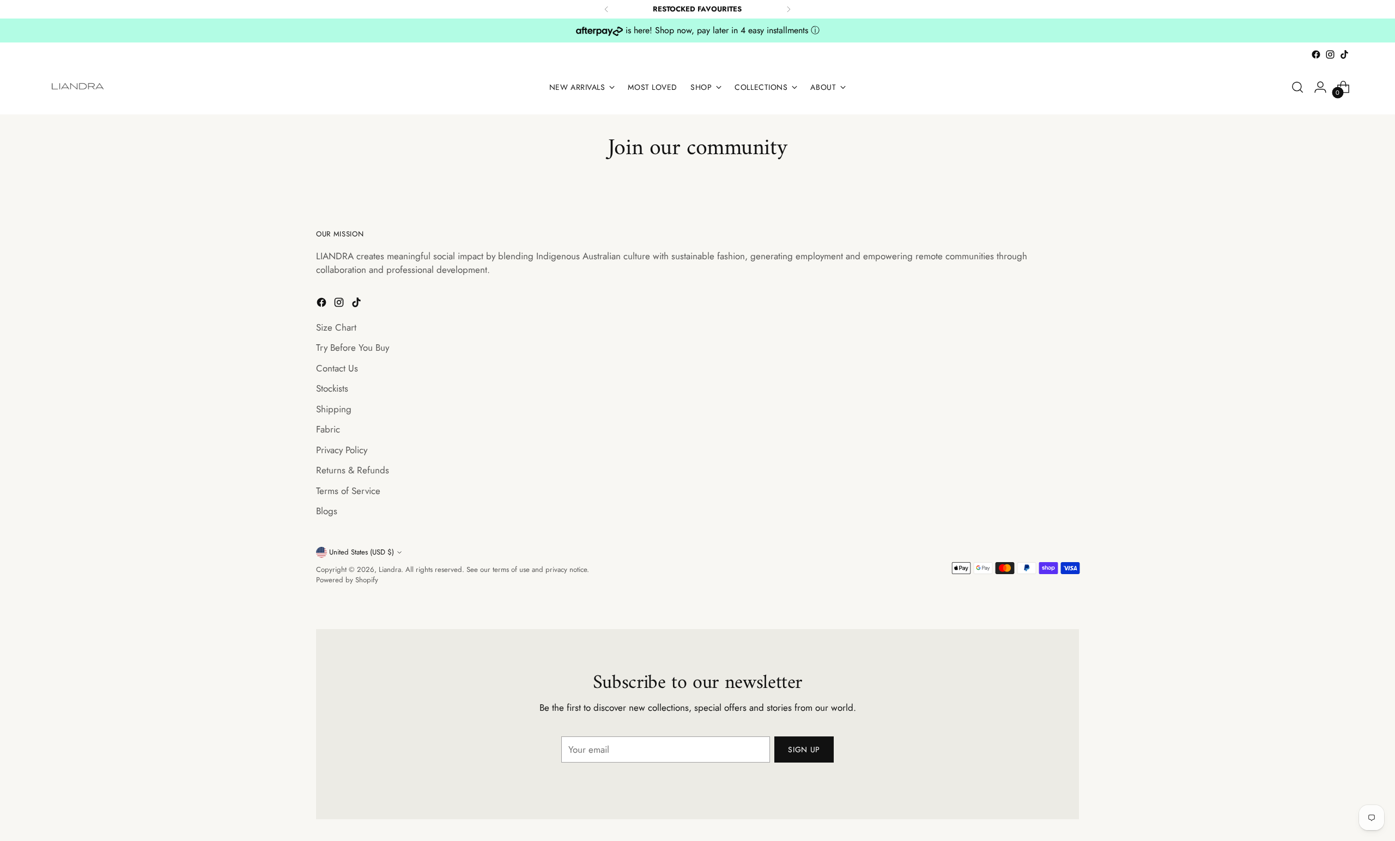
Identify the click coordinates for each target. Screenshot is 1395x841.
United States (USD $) (361, 552)
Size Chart (336, 327)
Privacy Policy (341, 449)
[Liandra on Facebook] (1316, 54)
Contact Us (337, 368)
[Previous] (606, 9)
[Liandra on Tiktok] (1344, 54)
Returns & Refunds (352, 470)
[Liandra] (78, 87)
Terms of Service (348, 490)
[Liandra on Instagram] (1330, 54)
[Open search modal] (1297, 87)
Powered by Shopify (347, 580)
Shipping (333, 409)
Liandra (390, 569)
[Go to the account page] (1320, 87)
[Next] (788, 9)
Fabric (328, 429)
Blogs (326, 510)
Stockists (332, 388)
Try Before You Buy (352, 347)
